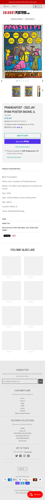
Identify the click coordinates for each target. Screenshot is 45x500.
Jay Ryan (7, 115)
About (22, 408)
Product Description (11, 169)
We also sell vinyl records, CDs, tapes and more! (20, 229)
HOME (22, 428)
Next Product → (31, 19)
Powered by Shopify (22, 493)
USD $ (14, 6)
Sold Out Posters (25, 490)
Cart (38, 6)
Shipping (7, 121)
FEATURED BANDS (22, 438)
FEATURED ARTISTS (22, 436)
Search (22, 401)
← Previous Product (16, 19)
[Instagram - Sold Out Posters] (24, 456)
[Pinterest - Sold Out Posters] (28, 456)
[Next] (42, 80)
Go (40, 381)
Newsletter (22, 441)
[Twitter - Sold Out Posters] (16, 456)
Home (22, 398)
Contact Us (28, 452)
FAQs (4, 219)
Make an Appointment (22, 413)
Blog (22, 403)
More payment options (22, 147)
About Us (6, 223)
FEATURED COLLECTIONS (22, 433)
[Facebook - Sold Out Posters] (20, 456)
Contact (22, 411)
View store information (14, 157)
